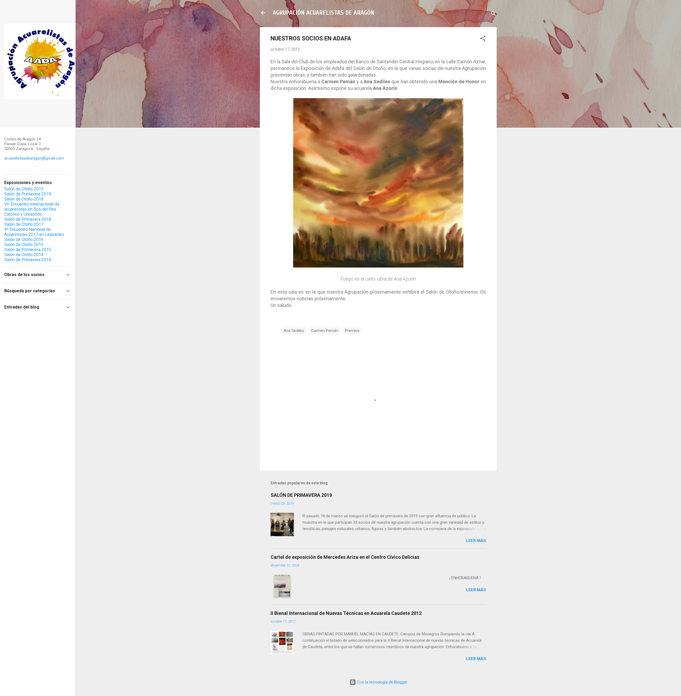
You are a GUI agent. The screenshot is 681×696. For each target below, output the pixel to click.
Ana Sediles (294, 330)
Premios (352, 330)
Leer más (476, 540)
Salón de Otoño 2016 (23, 239)
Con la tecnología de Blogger (381, 682)
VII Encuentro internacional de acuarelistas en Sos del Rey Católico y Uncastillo (31, 209)
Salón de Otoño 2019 (23, 188)
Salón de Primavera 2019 (27, 194)
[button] (483, 39)
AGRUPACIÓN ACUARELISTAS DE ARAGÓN (323, 12)
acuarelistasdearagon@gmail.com (34, 158)
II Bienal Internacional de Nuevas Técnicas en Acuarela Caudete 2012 (346, 613)
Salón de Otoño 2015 (23, 244)
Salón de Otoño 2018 (23, 199)
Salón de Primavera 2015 (27, 249)
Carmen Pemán (324, 330)
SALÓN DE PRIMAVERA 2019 (301, 495)
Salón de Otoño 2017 (23, 224)
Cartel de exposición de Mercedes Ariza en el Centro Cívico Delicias (345, 557)
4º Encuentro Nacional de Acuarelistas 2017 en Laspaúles (34, 232)
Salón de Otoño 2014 (23, 254)
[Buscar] (493, 14)
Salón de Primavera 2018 (27, 219)
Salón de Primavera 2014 (27, 259)
